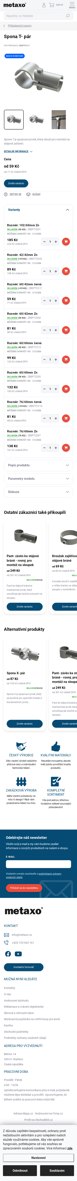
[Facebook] (7, 953)
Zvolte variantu (16, 183)
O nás (7, 994)
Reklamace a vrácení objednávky (24, 1006)
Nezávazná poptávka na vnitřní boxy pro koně (32, 1019)
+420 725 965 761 (23, 942)
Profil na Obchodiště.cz (38, 1119)
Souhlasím (57, 1171)
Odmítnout (20, 1171)
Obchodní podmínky (16, 1031)
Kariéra (8, 1025)
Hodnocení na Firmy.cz (49, 1113)
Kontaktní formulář (24, 967)
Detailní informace (16, 151)
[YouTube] (18, 953)
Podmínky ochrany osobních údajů (25, 1037)
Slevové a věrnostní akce (19, 1013)
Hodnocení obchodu (16, 1000)
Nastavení (38, 1158)
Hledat (67, 15)
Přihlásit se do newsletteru (24, 888)
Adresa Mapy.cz (23, 1113)
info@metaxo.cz (22, 934)
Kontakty (9, 987)
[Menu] (72, 5)
